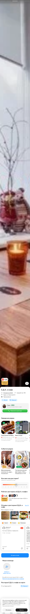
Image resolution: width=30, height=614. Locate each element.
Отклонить (8, 610)
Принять (21, 610)
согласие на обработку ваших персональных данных (11, 605)
